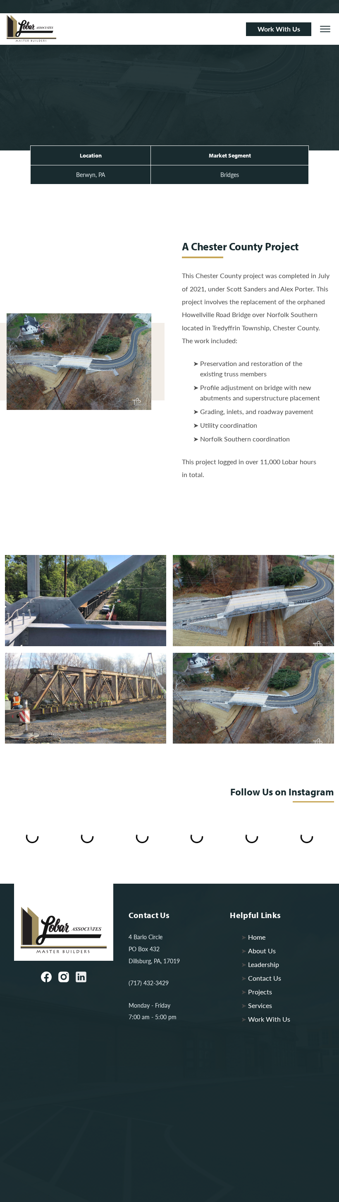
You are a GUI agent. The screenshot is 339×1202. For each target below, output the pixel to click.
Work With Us (269, 1019)
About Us (262, 950)
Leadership (263, 964)
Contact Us (264, 978)
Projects (260, 991)
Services (260, 1005)
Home (256, 937)
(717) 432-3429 (149, 983)
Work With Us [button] (279, 29)
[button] (325, 29)
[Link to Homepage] (123, 28)
